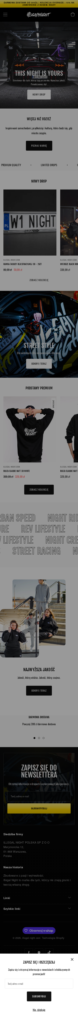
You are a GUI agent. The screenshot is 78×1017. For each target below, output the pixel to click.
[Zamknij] (72, 959)
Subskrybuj (39, 996)
